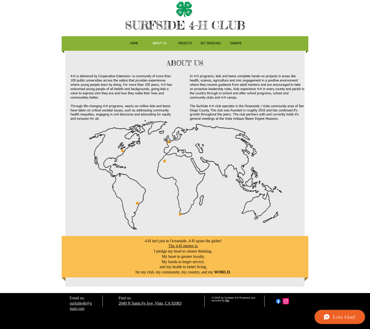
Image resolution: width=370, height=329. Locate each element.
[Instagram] (286, 301)
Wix (227, 300)
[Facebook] (278, 301)
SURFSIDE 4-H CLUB (185, 25)
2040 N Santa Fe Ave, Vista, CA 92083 (150, 303)
